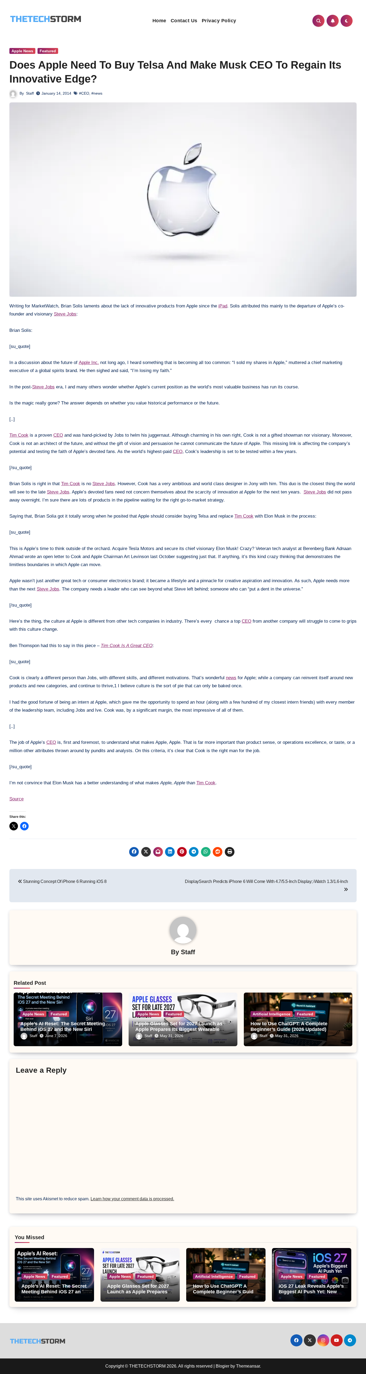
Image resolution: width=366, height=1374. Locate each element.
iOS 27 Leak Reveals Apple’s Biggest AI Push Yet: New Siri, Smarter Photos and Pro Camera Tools (311, 1294)
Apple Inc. (89, 362)
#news (96, 93)
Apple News (22, 51)
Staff (30, 93)
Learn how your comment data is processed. (132, 1199)
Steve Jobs (65, 314)
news (231, 677)
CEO (58, 435)
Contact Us (184, 20)
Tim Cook (18, 435)
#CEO (84, 93)
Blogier (222, 1366)
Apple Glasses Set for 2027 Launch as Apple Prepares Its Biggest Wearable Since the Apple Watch (178, 1029)
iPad (222, 306)
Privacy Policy (219, 20)
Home (159, 20)
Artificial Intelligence (271, 1014)
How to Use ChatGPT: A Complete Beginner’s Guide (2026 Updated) (289, 1026)
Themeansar (248, 1366)
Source (16, 798)
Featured (48, 51)
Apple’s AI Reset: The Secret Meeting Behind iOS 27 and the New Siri (62, 1026)
